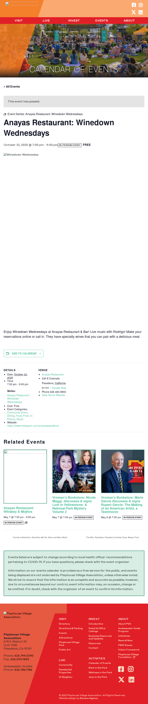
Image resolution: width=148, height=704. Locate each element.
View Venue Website (53, 395)
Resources (95, 643)
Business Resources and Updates (100, 637)
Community (65, 664)
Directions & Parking (71, 628)
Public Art (65, 649)
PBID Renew (125, 645)
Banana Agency (89, 698)
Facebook (134, 5)
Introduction (96, 623)
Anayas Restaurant (53, 374)
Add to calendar (24, 353)
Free (26, 415)
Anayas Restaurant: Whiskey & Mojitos (19, 510)
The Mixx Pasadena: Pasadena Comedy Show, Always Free (112, 537)
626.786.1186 (23, 669)
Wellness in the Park (100, 672)
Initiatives (124, 636)
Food (19, 415)
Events (101, 20)
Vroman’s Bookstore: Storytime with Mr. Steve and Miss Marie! (39, 537)
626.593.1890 (19, 659)
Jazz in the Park (98, 677)
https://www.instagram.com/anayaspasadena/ (33, 425)
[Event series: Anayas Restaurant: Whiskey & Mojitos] (26, 523)
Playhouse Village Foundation (128, 656)
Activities (97, 658)
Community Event (17, 412)
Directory (64, 623)
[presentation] (25, 477)
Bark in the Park (98, 667)
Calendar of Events (100, 663)
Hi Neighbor (66, 677)
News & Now (125, 640)
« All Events (12, 86)
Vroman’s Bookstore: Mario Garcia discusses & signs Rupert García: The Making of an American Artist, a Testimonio (122, 504)
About (129, 20)
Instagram (141, 5)
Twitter (133, 12)
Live (46, 20)
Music (20, 419)
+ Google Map (58, 388)
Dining (10, 415)
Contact (93, 647)
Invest (74, 20)
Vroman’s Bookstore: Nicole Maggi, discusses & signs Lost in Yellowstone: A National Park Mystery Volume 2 (74, 504)
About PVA (124, 623)
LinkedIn (141, 12)
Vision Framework (128, 649)
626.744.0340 (23, 655)
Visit (19, 20)
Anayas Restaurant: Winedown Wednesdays (18, 398)
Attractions (66, 637)
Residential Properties (65, 671)
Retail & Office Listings (97, 630)
